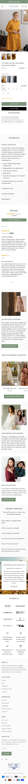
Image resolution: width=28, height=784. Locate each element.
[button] (15, 282)
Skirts (3, 683)
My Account (5, 720)
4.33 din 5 (18, 214)
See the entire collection (14, 396)
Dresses (4, 680)
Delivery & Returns (6, 729)
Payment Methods (6, 726)
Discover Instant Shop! (14, 1)
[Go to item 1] (4, 56)
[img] (5, 231)
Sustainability (5, 706)
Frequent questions (7, 709)
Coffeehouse (21, 773)
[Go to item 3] (14, 56)
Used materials (5, 703)
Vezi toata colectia (10, 346)
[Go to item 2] (9, 56)
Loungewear (5, 686)
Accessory (4, 692)
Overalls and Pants (6, 689)
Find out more (14, 586)
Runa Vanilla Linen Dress (9, 388)
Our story (4, 700)
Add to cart (14, 104)
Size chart (23, 85)
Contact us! (5, 711)
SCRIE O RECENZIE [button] (14, 220)
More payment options (14, 113)
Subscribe (6, 753)
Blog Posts (4, 723)
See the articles (8, 499)
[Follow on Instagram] (6, 759)
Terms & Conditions (7, 731)
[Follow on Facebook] (2, 759)
